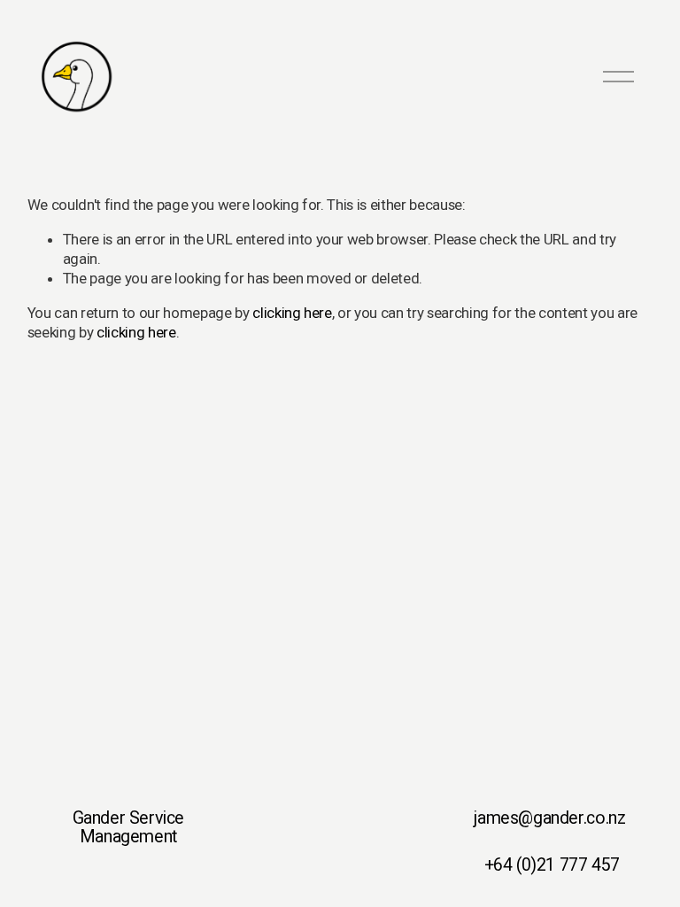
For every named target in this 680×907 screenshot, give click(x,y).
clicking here (292, 313)
